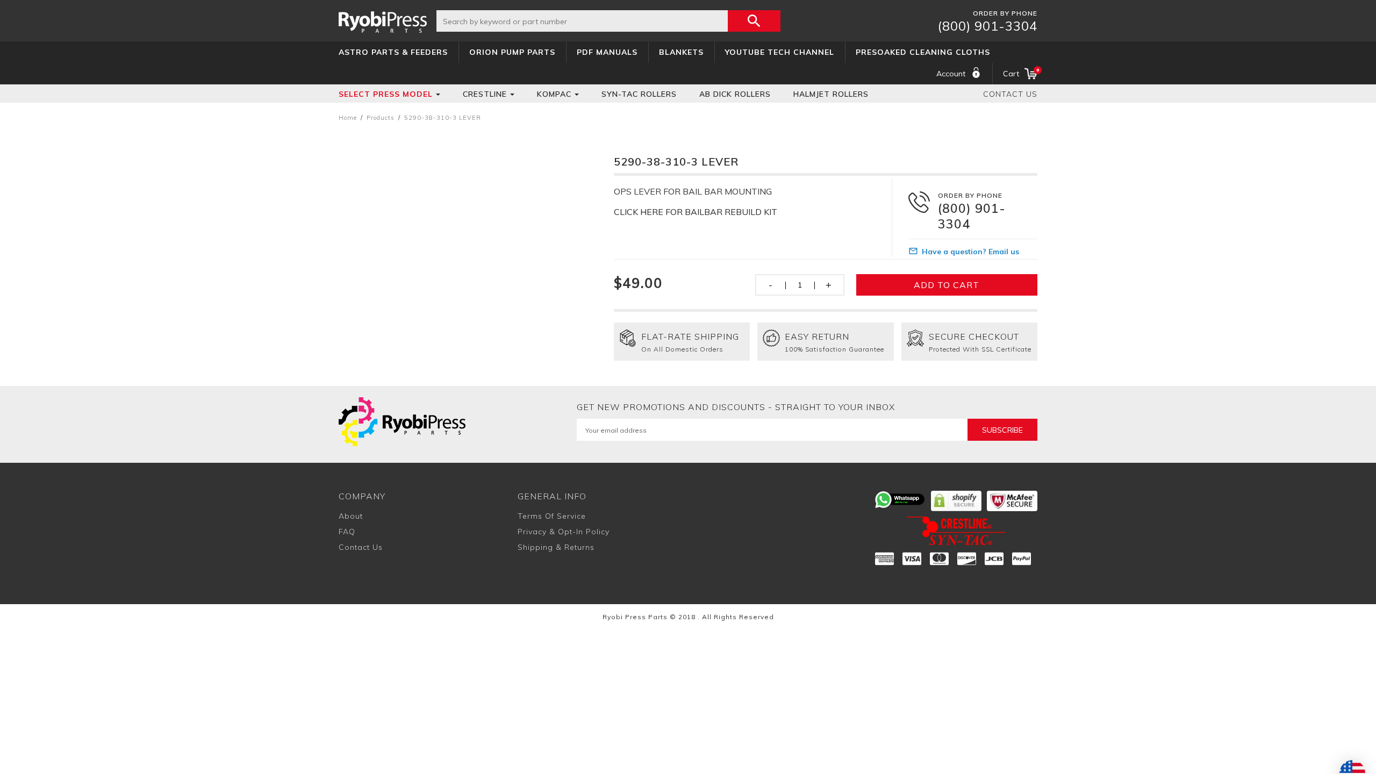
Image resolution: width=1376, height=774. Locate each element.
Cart (1020, 72)
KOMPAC (554, 94)
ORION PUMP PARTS (512, 52)
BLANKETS (681, 52)
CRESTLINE (485, 94)
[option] (461, 220)
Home (348, 117)
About (351, 516)
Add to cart (946, 285)
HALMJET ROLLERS (831, 94)
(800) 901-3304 (987, 26)
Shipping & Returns (556, 547)
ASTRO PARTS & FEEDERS (393, 52)
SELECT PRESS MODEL (386, 94)
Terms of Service (552, 516)
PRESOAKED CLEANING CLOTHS (923, 52)
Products (381, 117)
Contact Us (1010, 94)
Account (950, 73)
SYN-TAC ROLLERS (639, 94)
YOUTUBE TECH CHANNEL (779, 52)
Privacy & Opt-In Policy (564, 531)
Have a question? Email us (970, 251)
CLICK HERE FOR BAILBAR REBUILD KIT (695, 211)
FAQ (347, 531)
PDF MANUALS (607, 52)
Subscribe (1002, 430)
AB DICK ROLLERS (735, 94)
